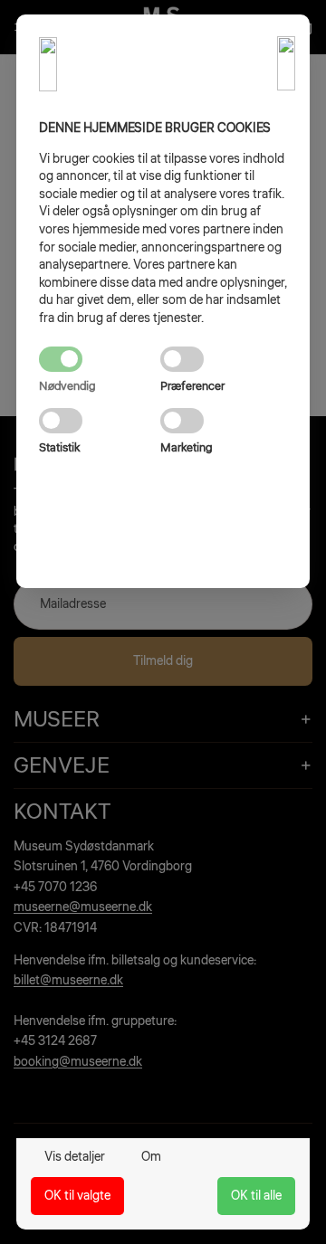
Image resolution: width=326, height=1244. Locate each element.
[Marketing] (221, 420)
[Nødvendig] (99, 359)
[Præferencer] (221, 359)
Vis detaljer (74, 1157)
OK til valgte (77, 1196)
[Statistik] (99, 420)
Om (151, 1157)
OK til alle (256, 1196)
